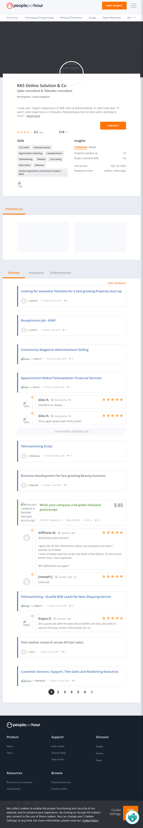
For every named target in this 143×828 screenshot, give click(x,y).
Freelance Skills (59, 788)
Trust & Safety (58, 752)
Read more (33, 116)
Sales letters (24, 165)
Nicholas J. (35, 455)
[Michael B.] (26, 680)
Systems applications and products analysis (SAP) (40, 172)
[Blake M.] (23, 485)
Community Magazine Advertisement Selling (54, 349)
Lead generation (54, 153)
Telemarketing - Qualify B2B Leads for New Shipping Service (66, 596)
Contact (113, 125)
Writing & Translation (71, 17)
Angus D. (38, 605)
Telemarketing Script (37, 446)
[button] (132, 5)
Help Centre (57, 759)
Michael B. (40, 680)
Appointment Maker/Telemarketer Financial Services (61, 378)
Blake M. (34, 485)
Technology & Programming (39, 17)
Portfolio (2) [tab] (14, 209)
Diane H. (38, 358)
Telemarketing (25, 159)
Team (9, 752)
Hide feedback (116, 283)
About (10, 746)
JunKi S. (34, 329)
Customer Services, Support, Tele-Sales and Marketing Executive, (70, 671)
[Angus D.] (25, 605)
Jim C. (33, 651)
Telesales (41, 159)
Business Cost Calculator (19, 782)
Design (92, 17)
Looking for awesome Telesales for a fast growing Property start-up (71, 291)
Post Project (114, 5)
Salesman (39, 165)
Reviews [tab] (14, 273)
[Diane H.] (25, 358)
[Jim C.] (23, 651)
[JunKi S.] (23, 329)
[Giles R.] (25, 387)
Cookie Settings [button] (115, 812)
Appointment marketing (30, 153)
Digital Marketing (112, 17)
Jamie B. (34, 300)
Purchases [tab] (36, 273)
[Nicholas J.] (23, 455)
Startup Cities (14, 788)
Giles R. (36, 387)
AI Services (12, 17)
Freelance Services (61, 782)
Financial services (42, 147)
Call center (24, 147)
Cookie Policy (90, 820)
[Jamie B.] (23, 300)
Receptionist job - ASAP (38, 320)
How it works (58, 746)
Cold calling (55, 159)
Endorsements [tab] (60, 273)
